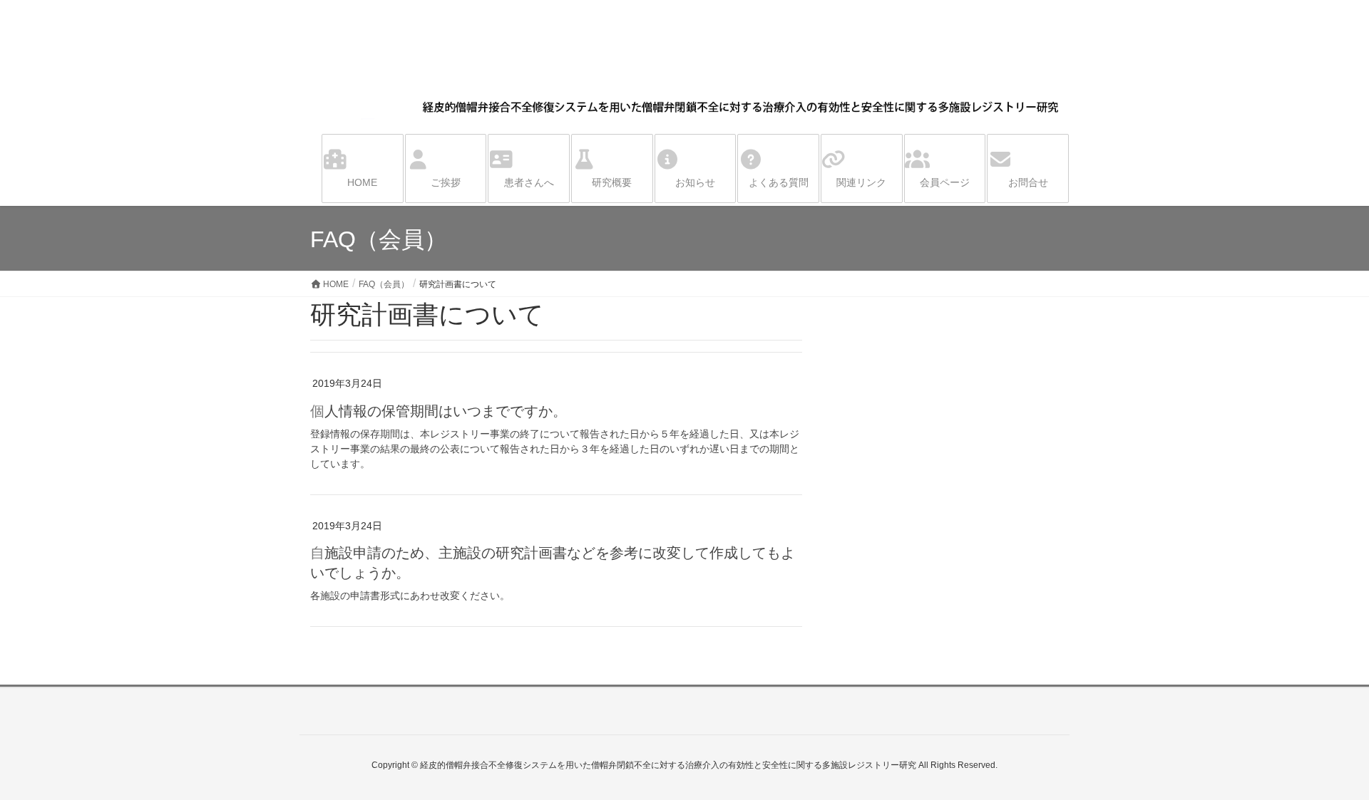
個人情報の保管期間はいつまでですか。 (438, 411)
